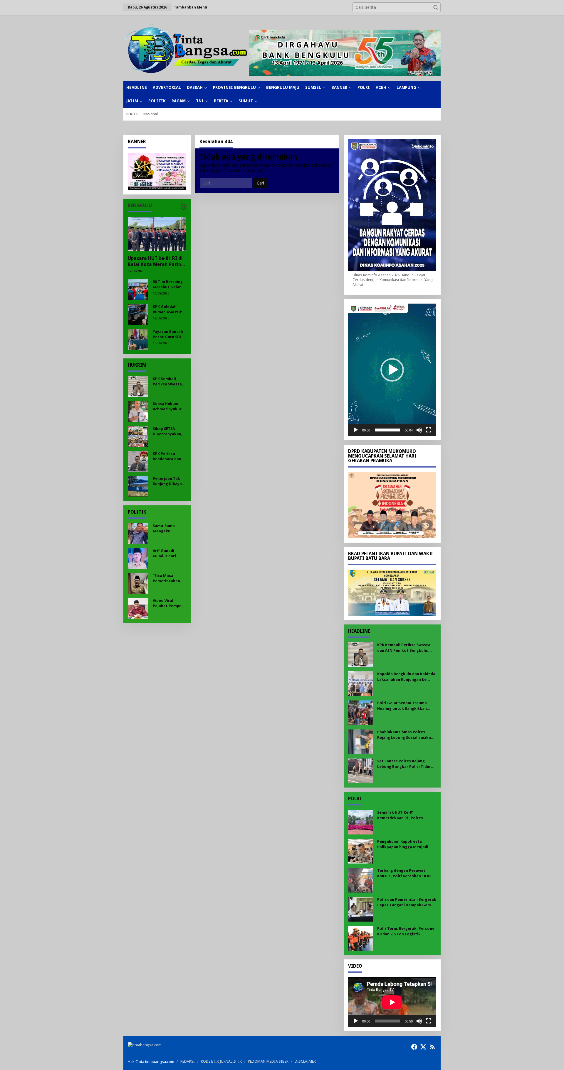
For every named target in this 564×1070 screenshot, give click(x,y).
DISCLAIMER (305, 1061)
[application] (392, 370)
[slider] (387, 430)
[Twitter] (423, 1047)
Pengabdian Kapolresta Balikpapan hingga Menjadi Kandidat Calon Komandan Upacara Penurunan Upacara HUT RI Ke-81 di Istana (404, 844)
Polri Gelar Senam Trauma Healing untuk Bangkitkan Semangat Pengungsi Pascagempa (402, 706)
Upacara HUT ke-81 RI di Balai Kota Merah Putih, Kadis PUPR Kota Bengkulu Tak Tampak (155, 261)
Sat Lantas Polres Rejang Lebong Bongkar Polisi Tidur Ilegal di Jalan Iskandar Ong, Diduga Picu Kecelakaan (404, 764)
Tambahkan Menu (190, 7)
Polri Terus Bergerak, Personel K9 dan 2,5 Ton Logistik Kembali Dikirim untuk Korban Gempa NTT (406, 931)
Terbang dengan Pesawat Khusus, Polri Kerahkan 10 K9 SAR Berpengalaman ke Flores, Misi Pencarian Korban (405, 873)
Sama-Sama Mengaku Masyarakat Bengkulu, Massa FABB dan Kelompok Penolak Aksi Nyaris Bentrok (169, 529)
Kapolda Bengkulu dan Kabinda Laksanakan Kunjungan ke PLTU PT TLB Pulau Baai (406, 677)
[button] (436, 7)
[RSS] (432, 1047)
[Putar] (356, 430)
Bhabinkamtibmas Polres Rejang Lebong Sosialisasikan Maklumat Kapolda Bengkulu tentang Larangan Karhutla (405, 735)
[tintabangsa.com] (186, 48)
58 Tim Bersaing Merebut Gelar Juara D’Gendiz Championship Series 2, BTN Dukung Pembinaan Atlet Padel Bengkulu (169, 285)
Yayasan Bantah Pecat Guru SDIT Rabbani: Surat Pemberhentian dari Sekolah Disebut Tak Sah (168, 334)
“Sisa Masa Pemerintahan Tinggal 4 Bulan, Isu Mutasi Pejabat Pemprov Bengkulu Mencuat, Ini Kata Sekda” (169, 578)
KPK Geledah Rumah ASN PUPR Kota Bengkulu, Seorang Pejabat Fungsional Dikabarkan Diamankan (168, 309)
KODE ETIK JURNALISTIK (221, 1061)
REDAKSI (187, 1061)
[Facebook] (414, 1047)
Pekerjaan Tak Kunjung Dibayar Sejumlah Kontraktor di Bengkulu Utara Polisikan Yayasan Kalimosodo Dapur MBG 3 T (168, 481)
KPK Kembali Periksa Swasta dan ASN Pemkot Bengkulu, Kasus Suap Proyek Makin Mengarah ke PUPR (169, 382)
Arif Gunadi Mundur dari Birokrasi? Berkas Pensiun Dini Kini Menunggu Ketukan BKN (167, 553)
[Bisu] (419, 430)
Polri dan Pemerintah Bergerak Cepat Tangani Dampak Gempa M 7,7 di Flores (406, 902)
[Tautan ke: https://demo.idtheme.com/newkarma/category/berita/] (183, 206)
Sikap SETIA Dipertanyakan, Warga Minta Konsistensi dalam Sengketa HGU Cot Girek (168, 431)
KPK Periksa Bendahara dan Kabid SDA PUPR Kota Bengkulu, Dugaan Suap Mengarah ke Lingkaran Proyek (167, 456)
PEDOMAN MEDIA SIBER (268, 1061)
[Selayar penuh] (429, 430)
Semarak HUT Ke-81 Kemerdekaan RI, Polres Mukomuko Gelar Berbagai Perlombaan (402, 815)
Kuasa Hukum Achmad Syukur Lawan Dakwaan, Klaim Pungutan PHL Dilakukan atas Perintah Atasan (168, 407)
